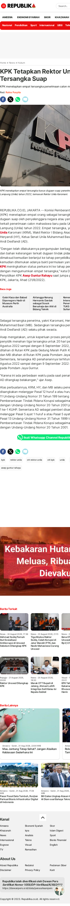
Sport (33, 25)
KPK (3, 266)
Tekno (28, 840)
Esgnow (4, 844)
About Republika (9, 865)
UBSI (60, 25)
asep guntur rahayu (11, 467)
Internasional (46, 25)
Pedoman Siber (58, 865)
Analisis (29, 835)
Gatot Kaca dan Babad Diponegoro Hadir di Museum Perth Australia (14, 302)
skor (47, 17)
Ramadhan (31, 849)
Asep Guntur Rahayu (37, 275)
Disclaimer (5, 870)
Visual (28, 844)
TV (1, 849)
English (54, 844)
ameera (7, 17)
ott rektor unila (34, 459)
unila (62, 459)
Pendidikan (21, 25)
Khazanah (5, 830)
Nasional (7, 25)
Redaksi (29, 865)
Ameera (4, 825)
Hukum (21, 62)
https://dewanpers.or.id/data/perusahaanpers (27, 888)
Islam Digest (56, 830)
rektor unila (16, 459)
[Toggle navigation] (3, 6)
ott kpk (51, 459)
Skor (52, 825)
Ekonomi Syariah (28, 17)
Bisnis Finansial (58, 840)
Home (3, 62)
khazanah (62, 17)
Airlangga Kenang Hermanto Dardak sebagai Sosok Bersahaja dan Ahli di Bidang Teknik (44, 303)
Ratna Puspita (13, 92)
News (12, 62)
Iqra (27, 830)
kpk (3, 459)
